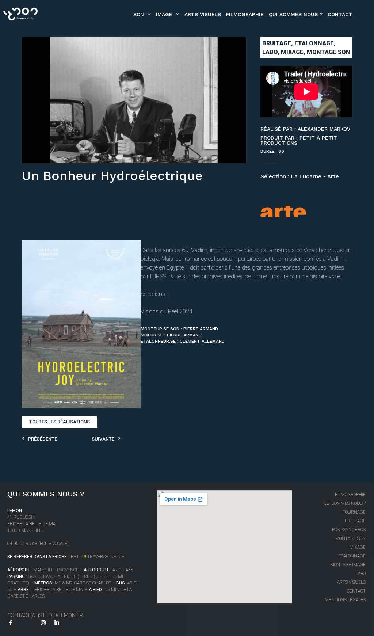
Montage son (350, 538)
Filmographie (245, 14)
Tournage (354, 512)
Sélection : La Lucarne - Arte (299, 176)
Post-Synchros (348, 529)
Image (164, 14)
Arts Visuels (202, 14)
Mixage (357, 547)
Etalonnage (351, 556)
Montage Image (347, 564)
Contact (340, 14)
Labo (360, 573)
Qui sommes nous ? (296, 14)
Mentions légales (345, 599)
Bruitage (355, 520)
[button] (59, 422)
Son (138, 14)
